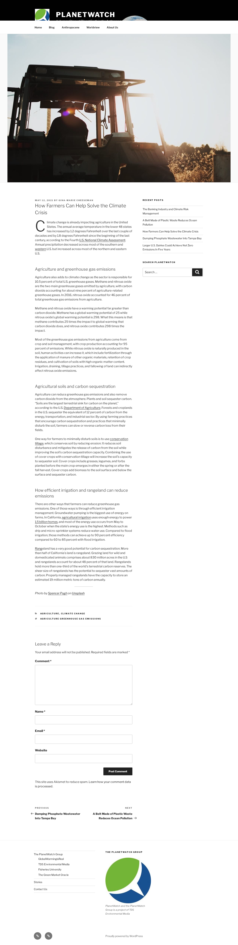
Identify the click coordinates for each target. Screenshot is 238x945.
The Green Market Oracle (53, 874)
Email (40, 731)
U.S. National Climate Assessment (102, 240)
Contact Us (40, 889)
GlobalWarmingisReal (51, 858)
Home (38, 27)
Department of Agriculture (82, 408)
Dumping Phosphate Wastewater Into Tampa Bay (172, 238)
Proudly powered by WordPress (124, 936)
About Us (112, 27)
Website (41, 750)
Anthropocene (70, 27)
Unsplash (78, 593)
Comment (43, 661)
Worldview (93, 27)
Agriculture (49, 613)
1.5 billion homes (46, 522)
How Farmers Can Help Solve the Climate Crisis (170, 231)
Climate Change (73, 613)
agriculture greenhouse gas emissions (70, 618)
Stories (38, 882)
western (40, 249)
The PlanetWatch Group (48, 854)
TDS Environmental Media (54, 864)
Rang (38, 548)
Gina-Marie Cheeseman (76, 200)
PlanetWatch (85, 15)
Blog (52, 27)
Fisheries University (49, 869)
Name (40, 711)
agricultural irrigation (76, 517)
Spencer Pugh (57, 593)
